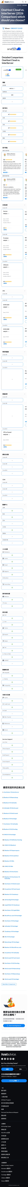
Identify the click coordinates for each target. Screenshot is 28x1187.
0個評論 (5, 229)
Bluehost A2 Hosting (10, 829)
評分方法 (19, 5)
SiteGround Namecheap (12, 968)
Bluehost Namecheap (11, 797)
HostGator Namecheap (12, 974)
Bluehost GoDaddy (10, 802)
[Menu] (25, 2)
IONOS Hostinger (10, 834)
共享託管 (3, 1135)
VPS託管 (3, 1142)
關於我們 (3, 1090)
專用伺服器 (4, 1151)
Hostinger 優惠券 (6, 1174)
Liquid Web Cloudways (12, 905)
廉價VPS (3, 1145)
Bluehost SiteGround (11, 813)
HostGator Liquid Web (12, 910)
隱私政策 (3, 1115)
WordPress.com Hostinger (13, 915)
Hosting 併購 (13, 1080)
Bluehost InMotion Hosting (13, 840)
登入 (20, 1069)
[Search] (22, 2)
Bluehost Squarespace (12, 850)
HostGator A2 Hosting (12, 963)
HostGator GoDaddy (11, 824)
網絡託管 (3, 1129)
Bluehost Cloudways (11, 894)
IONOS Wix (9, 866)
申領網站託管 (5, 1106)
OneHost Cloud (16, 28)
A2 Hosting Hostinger (12, 899)
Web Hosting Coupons (7, 1165)
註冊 (7, 1069)
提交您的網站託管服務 (7, 1103)
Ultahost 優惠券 (5, 1178)
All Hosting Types (6, 1126)
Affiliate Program (6, 1100)
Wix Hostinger (10, 936)
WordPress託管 (5, 1132)
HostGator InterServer (11, 792)
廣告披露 (24, 5)
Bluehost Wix (9, 861)
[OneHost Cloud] (14, 49)
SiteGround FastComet (12, 958)
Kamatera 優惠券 (5, 1168)
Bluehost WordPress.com (13, 947)
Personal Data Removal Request (9, 1112)
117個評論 (7, 75)
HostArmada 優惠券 (6, 1171)
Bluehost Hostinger (10, 818)
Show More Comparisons (8, 984)
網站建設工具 (5, 1157)
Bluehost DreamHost (12, 855)
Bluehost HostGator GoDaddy (12, 877)
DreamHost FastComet (12, 889)
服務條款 (3, 1118)
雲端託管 (3, 1148)
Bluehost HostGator (11, 871)
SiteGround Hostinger (12, 979)
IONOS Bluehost (10, 845)
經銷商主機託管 (5, 1154)
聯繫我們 (3, 1093)
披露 (2, 1109)
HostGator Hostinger (12, 921)
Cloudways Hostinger (12, 931)
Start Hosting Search (15, 1025)
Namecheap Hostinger (12, 942)
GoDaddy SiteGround (11, 808)
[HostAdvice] (7, 2)
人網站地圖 (4, 1096)
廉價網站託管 (5, 1139)
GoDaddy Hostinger (11, 926)
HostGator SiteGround (12, 883)
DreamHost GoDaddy (12, 952)
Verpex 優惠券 (5, 1181)
